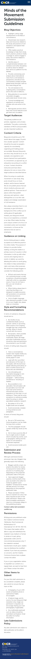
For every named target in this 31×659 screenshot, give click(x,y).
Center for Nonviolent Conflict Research (19, 654)
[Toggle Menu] (29, 2)
